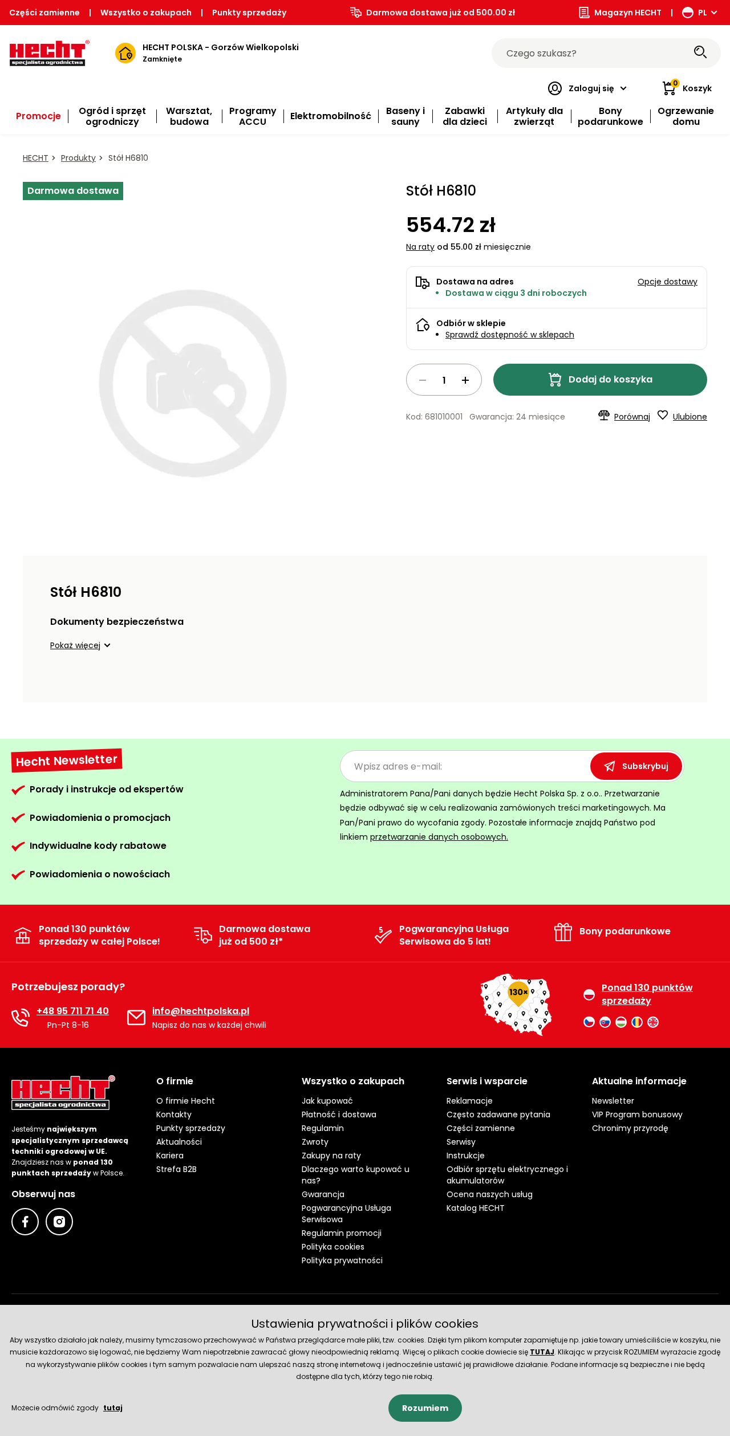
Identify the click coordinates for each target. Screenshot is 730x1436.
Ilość (444, 379)
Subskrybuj (645, 766)
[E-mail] (136, 1017)
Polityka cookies (333, 1246)
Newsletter (613, 1101)
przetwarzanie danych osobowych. (439, 837)
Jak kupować (327, 1101)
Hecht (35, 158)
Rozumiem (425, 1408)
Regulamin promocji (342, 1233)
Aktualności (179, 1142)
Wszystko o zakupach (146, 12)
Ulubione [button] (690, 416)
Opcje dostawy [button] (667, 281)
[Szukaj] (700, 53)
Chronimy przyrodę (630, 1128)
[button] (82, 645)
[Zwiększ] (465, 380)
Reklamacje (470, 1101)
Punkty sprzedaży (249, 12)
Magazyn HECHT (628, 12)
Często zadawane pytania (498, 1114)
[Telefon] (20, 1017)
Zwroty (315, 1142)
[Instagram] (59, 1221)
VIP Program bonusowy (637, 1114)
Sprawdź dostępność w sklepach (509, 334)
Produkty (78, 158)
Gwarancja (323, 1194)
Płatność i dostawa (339, 1114)
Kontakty (174, 1114)
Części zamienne (44, 12)
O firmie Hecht (185, 1101)
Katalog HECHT (476, 1208)
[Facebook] (25, 1221)
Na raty (420, 247)
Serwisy (461, 1142)
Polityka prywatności (342, 1260)
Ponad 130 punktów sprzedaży (647, 994)
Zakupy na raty (331, 1155)
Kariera (170, 1155)
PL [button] (702, 12)
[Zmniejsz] (422, 380)
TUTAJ (542, 1352)
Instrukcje (466, 1155)
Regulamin (323, 1128)
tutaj (113, 1408)
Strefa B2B (176, 1169)
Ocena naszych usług (490, 1194)
